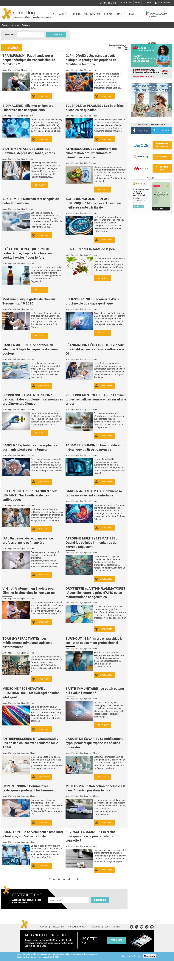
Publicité (95, 927)
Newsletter (58, 927)
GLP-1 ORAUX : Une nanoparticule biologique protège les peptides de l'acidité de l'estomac (91, 60)
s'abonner (116, 940)
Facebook (131, 926)
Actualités (60, 14)
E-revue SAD (125, 3)
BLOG (131, 14)
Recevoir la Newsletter (151, 124)
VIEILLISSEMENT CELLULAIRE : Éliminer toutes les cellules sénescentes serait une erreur (96, 399)
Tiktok (147, 926)
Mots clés (10, 34)
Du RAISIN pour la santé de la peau (91, 249)
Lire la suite (43, 96)
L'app (137, 3)
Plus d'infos (53, 957)
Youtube (152, 926)
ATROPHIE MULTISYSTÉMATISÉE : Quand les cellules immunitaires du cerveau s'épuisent (91, 542)
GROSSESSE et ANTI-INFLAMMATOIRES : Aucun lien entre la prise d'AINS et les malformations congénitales (95, 593)
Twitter (136, 926)
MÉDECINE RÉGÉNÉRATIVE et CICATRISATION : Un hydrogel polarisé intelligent (30, 693)
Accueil (5, 25)
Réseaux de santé (114, 14)
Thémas (147, 3)
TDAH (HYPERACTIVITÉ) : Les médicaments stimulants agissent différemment (27, 643)
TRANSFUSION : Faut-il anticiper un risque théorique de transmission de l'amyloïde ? (28, 60)
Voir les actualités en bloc (126, 48)
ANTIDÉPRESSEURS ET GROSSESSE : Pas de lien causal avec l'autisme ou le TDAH (30, 743)
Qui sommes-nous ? (77, 927)
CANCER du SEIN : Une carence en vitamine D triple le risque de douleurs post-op (30, 349)
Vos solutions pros (162, 168)
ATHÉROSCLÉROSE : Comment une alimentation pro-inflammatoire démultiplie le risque (91, 153)
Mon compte (164, 3)
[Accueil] (7, 14)
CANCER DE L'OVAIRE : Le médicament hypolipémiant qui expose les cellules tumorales (94, 743)
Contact (117, 927)
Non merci (149, 956)
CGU (106, 927)
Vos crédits (162, 157)
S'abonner (100, 900)
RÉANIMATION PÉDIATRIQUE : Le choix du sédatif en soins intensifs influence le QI (95, 349)
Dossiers (75, 14)
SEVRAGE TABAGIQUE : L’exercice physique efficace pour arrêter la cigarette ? (91, 836)
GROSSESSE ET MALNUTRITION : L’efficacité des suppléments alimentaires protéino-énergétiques (32, 399)
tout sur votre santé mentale (162, 145)
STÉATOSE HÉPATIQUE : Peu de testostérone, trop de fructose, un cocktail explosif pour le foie (27, 253)
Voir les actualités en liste (119, 48)
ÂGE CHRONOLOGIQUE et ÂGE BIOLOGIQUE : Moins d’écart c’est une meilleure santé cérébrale (93, 203)
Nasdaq (148, 12)
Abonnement (92, 14)
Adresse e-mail (55, 895)
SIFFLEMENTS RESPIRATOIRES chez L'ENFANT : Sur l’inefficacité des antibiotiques (29, 495)
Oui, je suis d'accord (131, 956)
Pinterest (141, 926)
